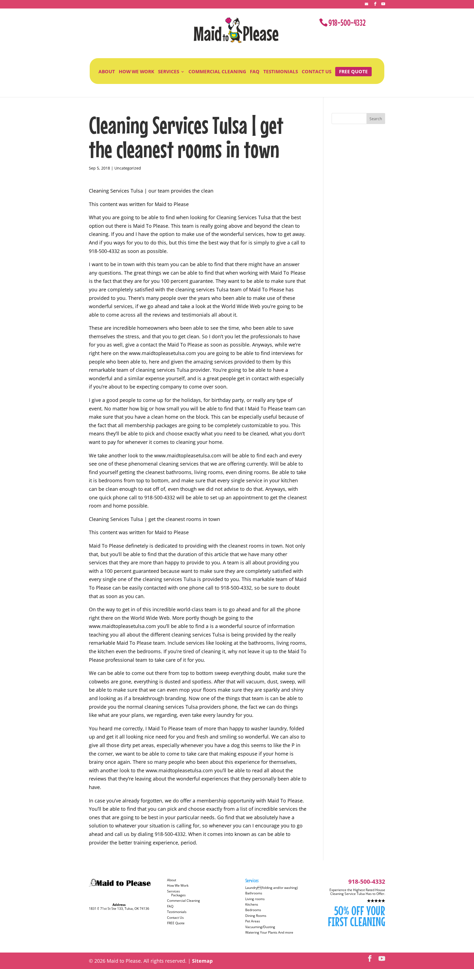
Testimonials (280, 72)
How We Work (136, 72)
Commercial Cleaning (217, 72)
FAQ (254, 72)
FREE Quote (353, 71)
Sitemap (202, 960)
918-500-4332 (347, 23)
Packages (178, 895)
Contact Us (316, 72)
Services (168, 72)
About (106, 72)
